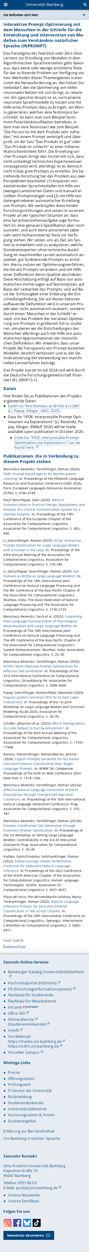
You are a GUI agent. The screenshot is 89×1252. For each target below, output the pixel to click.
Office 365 (16, 1013)
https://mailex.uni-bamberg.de (34, 1041)
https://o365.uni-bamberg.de (33, 1046)
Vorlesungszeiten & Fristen (31, 1114)
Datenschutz (14, 946)
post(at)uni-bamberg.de (37, 1187)
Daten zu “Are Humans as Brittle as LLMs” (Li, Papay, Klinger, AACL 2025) (44, 408)
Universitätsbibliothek (27, 1108)
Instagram (7, 1223)
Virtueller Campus (23, 1052)
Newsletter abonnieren (25, 1235)
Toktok (37, 1223)
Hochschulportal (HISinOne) (32, 982)
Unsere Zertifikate (23, 1201)
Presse (14, 1072)
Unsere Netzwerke (24, 1195)
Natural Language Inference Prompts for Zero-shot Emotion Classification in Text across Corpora (41, 906)
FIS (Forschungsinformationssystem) (40, 989)
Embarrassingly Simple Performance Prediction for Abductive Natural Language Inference (37, 866)
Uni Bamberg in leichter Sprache (31, 1138)
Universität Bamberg (44, 4)
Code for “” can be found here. (47, 442)
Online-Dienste (21, 1019)
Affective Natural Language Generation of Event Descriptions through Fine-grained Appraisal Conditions (40, 794)
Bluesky (27, 1223)
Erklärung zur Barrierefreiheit (29, 1131)
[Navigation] (6, 5)
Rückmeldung (20, 1096)
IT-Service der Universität (30, 1090)
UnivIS (13, 1030)
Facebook (17, 1223)
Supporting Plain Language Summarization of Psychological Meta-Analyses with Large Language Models (42, 621)
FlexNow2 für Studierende (30, 994)
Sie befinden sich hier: (21, 15)
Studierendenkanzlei (26, 1102)
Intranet (15, 1007)
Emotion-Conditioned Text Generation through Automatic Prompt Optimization (39, 827)
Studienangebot (22, 1121)
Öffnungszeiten (21, 1078)
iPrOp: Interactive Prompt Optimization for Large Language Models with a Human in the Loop (42, 545)
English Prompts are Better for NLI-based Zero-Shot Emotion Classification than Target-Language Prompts (41, 764)
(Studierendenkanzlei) (27, 1024)
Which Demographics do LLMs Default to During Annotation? (44, 725)
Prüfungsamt (19, 1084)
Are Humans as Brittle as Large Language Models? (41, 573)
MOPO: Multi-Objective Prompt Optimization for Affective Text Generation (40, 668)
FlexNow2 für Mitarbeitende (32, 1001)
